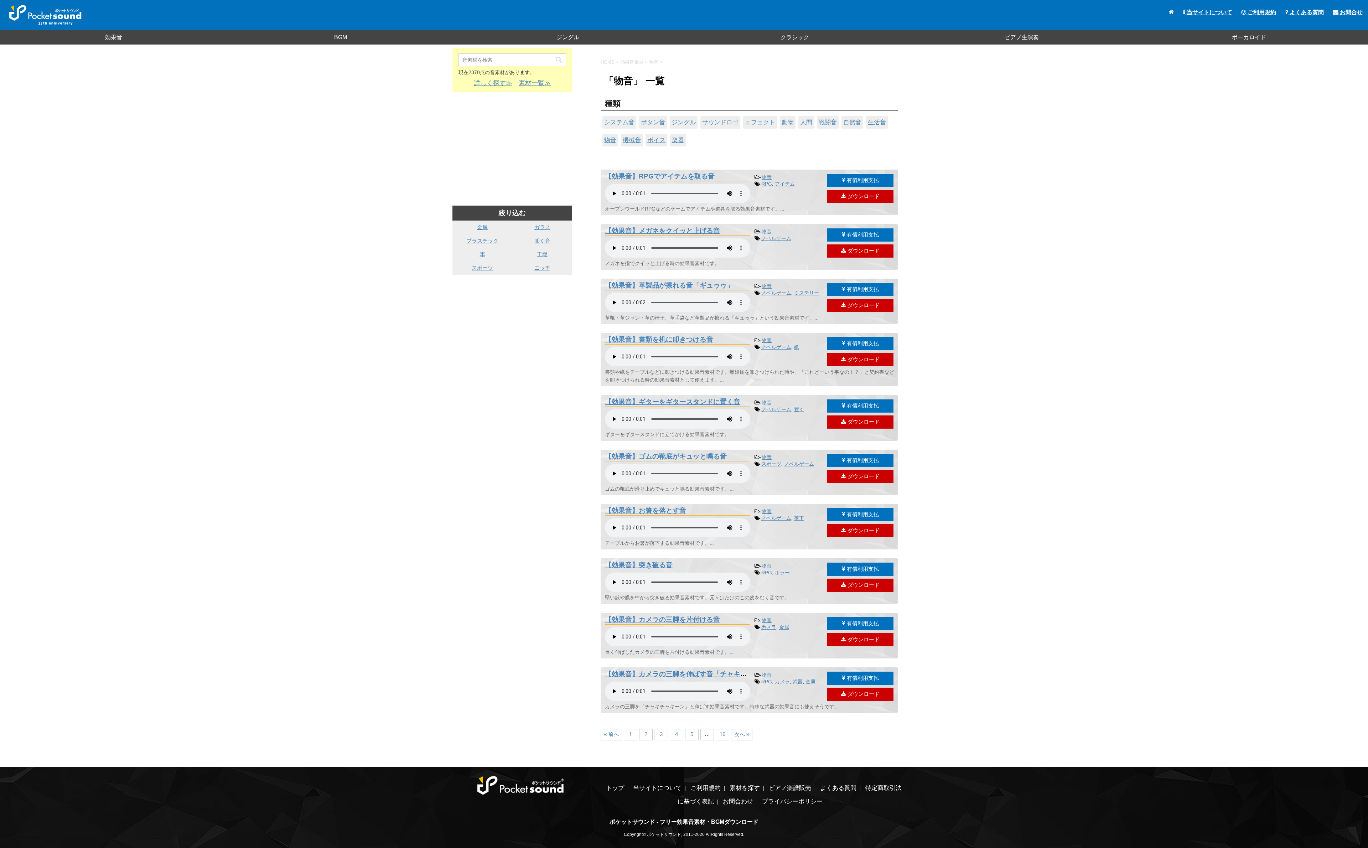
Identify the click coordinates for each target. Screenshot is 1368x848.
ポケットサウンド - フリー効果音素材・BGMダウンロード (684, 822)
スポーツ (771, 464)
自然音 (852, 122)
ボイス (656, 140)
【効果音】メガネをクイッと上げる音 (662, 230)
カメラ (768, 627)
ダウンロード (863, 196)
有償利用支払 (862, 180)
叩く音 (542, 241)
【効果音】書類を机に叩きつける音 (659, 339)
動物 (788, 122)
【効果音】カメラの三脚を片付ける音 (662, 619)
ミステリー (806, 293)
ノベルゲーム (776, 238)
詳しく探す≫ (493, 83)
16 (722, 734)
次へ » (741, 734)
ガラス (542, 227)
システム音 (619, 122)
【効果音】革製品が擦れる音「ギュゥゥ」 (669, 285)
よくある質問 (1306, 12)
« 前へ (611, 734)
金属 (784, 627)
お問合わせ (738, 801)
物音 (610, 140)
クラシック (795, 37)
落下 (799, 518)
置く (799, 409)
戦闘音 (828, 122)
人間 (806, 122)
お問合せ (1350, 12)
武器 (798, 681)
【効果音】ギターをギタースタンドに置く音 (672, 401)
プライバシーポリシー (792, 801)
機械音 (632, 140)
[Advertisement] (512, 149)
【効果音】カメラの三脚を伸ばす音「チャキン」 (679, 674)
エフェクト (760, 122)
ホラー (782, 572)
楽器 (678, 140)
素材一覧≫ (535, 83)
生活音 (877, 122)
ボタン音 (653, 122)
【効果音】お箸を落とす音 (645, 510)
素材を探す (745, 788)
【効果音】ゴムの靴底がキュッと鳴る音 (666, 456)
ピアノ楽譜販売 (790, 788)
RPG (766, 184)
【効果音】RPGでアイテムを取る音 (660, 176)
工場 (542, 254)
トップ (615, 788)
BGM (340, 37)
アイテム (785, 184)
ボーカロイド (1249, 37)
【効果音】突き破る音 (639, 565)
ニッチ (542, 268)
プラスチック (482, 241)
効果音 (113, 37)
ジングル (567, 37)
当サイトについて (1208, 12)
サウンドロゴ (720, 122)
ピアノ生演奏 (1022, 37)
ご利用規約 (1261, 12)
